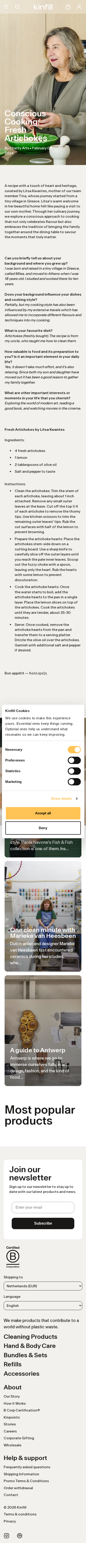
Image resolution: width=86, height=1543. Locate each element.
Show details (61, 798)
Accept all (43, 813)
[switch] (74, 760)
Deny (43, 828)
